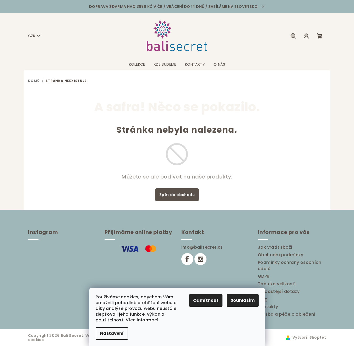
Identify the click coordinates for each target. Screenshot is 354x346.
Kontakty (268, 307)
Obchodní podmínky (280, 255)
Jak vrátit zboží (275, 247)
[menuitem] (137, 64)
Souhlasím (243, 300)
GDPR (264, 276)
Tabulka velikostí (277, 284)
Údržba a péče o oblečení (286, 314)
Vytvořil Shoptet (309, 337)
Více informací (142, 320)
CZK (31, 35)
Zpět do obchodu (177, 194)
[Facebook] (187, 259)
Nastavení (112, 333)
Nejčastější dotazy (278, 291)
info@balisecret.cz (202, 247)
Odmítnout (206, 300)
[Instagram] (200, 259)
